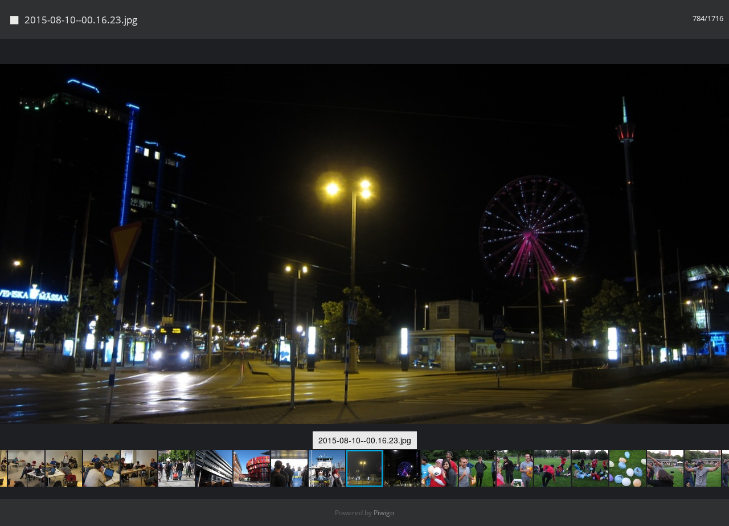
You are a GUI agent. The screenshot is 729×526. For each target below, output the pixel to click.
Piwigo (384, 512)
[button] (27, 468)
